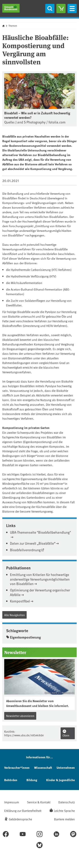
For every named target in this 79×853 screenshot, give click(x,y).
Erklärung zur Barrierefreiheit (22, 810)
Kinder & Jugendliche (60, 780)
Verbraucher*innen (17, 767)
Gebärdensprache (20, 819)
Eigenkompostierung (25, 637)
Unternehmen (66, 767)
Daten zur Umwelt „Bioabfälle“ (32, 543)
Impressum (11, 802)
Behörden (10, 780)
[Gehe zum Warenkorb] (61, 8)
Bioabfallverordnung (25, 549)
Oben (66, 735)
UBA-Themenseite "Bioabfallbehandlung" (40, 532)
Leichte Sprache (64, 810)
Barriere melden (64, 819)
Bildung (31, 780)
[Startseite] (11, 8)
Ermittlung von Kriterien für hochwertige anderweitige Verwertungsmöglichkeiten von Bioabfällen (40, 579)
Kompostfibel (20, 601)
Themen (12, 25)
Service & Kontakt (38, 802)
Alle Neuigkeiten (14, 615)
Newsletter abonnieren (20, 716)
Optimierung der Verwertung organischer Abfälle (40, 592)
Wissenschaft (43, 767)
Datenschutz (66, 802)
